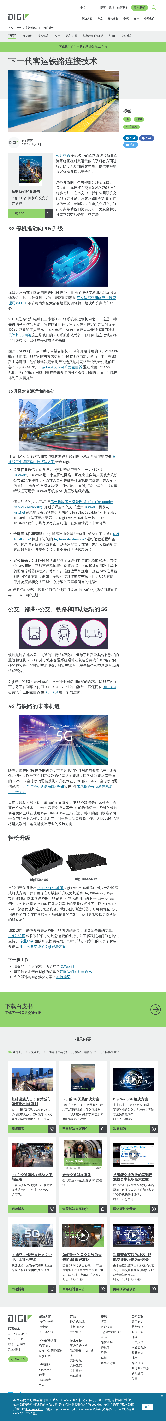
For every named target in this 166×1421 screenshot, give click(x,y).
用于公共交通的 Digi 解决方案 (43, 946)
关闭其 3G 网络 (19, 335)
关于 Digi (137, 1322)
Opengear (45, 1370)
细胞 (139, 119)
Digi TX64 (109, 687)
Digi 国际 (27, 141)
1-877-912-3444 (17, 1334)
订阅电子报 (18, 1359)
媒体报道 (137, 1363)
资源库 (105, 1348)
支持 (136, 19)
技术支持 (76, 1341)
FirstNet (89, 507)
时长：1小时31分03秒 (133, 1271)
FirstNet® (20, 475)
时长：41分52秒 (133, 1191)
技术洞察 (43, 36)
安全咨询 (14, 1349)
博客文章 (112, 1052)
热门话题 (72, 36)
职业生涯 (137, 1332)
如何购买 (123, 8)
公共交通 (63, 155)
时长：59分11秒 (82, 1271)
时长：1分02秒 (133, 1114)
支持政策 (76, 1366)
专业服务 (27, 941)
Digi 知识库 (16, 935)
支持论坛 (76, 1360)
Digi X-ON (45, 1356)
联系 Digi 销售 (17, 1344)
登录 (111, 8)
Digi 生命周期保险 (50, 1351)
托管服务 (113, 19)
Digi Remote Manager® (69, 539)
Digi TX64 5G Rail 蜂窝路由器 (60, 367)
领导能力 (137, 1353)
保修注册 (76, 1376)
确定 (147, 1407)
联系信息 (14, 1329)
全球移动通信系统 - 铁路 (45, 786)
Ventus (43, 1385)
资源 (126, 19)
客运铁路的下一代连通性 (39, 28)
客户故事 (107, 1327)
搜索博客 (126, 36)
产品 (100, 19)
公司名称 (149, 19)
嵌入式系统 (77, 1322)
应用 (57, 36)
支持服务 (76, 1371)
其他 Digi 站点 (140, 1368)
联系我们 (139, 8)
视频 (35, 1052)
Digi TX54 (51, 692)
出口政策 (137, 1342)
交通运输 (131, 127)
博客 (103, 8)
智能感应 (45, 1380)
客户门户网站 (79, 1346)
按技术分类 (46, 1332)
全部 (17, 1052)
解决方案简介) (86, 1052)
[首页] (27, 17)
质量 (134, 1379)
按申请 (43, 1327)
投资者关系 (139, 1348)
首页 (10, 28)
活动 (104, 1337)
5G (127, 119)
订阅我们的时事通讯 (76, 971)
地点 (134, 1358)
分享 (132, 138)
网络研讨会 (57, 1052)
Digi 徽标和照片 (111, 1332)
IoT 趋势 (27, 36)
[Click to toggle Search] (154, 8)
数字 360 (44, 1346)
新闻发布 (137, 1373)
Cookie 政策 (34, 1409)
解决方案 (87, 19)
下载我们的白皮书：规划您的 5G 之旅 (83, 47)
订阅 (112, 36)
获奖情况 (137, 1327)
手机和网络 (77, 1327)
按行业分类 (46, 1322)
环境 (134, 1337)
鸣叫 (132, 144)
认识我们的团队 (93, 36)
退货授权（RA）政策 (82, 1353)
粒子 (42, 1375)
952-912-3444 (16, 1339)
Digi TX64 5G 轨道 (50, 887)
